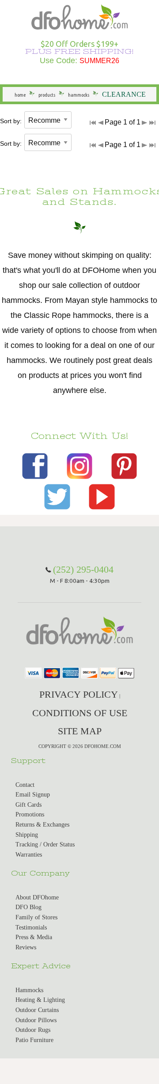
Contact (24, 785)
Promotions (29, 814)
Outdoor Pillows (36, 1020)
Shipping (26, 834)
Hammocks (29, 990)
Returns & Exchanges (42, 824)
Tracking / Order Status (45, 844)
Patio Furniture (34, 1040)
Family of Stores (36, 917)
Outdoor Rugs (32, 1030)
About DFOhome (37, 897)
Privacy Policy (78, 694)
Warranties (28, 854)
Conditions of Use (79, 712)
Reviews (25, 947)
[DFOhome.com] (79, 16)
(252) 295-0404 (83, 569)
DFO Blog (28, 907)
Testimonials (31, 927)
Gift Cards (28, 804)
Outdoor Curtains (37, 1010)
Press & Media (33, 937)
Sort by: (11, 121)
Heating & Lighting (40, 1000)
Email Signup (32, 794)
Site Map (80, 731)
